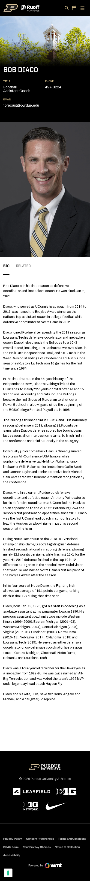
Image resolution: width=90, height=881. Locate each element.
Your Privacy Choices (37, 847)
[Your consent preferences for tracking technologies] (8, 873)
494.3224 (53, 87)
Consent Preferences (40, 838)
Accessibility (11, 855)
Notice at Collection (67, 847)
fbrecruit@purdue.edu (21, 105)
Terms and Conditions (72, 838)
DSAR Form (11, 847)
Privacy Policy (12, 838)
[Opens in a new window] (31, 791)
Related (23, 266)
